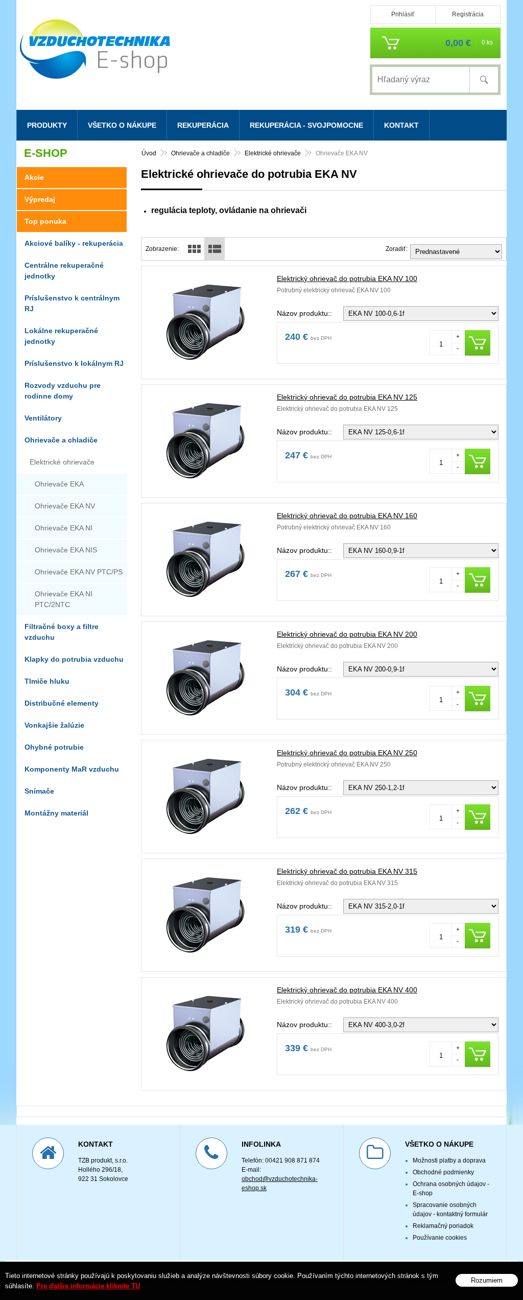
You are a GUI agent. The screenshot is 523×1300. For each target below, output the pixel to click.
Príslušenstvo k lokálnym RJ (74, 363)
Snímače (39, 791)
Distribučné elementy (62, 703)
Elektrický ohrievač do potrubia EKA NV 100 (347, 278)
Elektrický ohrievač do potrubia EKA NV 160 (347, 516)
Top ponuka (45, 221)
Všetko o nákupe (122, 125)
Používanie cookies (440, 1237)
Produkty (47, 125)
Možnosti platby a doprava (449, 1160)
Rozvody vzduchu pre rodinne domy (63, 390)
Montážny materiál (56, 813)
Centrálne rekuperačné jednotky (64, 270)
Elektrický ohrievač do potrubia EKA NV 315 (347, 871)
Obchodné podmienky (443, 1172)
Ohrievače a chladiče (200, 153)
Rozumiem (487, 1280)
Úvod (148, 153)
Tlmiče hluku (47, 681)
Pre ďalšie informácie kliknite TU (88, 1286)
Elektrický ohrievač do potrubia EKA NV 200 (347, 634)
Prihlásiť (403, 14)
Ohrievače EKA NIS (66, 550)
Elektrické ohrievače (273, 153)
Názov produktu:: (304, 313)
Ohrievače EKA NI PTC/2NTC (63, 599)
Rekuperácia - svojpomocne (306, 125)
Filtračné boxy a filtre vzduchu (62, 631)
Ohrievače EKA (59, 484)
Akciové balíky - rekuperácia (74, 243)
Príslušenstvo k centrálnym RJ (72, 303)
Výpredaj (40, 199)
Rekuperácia (203, 125)
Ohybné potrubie (54, 747)
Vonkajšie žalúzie (54, 725)
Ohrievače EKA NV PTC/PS (79, 572)
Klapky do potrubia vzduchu (74, 659)
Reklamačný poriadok (443, 1225)
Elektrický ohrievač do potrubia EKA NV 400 (347, 990)
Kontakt (401, 125)
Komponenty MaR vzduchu (72, 769)
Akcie (34, 177)
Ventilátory (43, 418)
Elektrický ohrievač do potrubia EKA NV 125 (347, 397)
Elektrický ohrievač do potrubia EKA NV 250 (347, 753)
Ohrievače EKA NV (65, 506)
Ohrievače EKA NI (63, 528)
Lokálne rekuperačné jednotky (61, 336)
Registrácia (468, 14)
